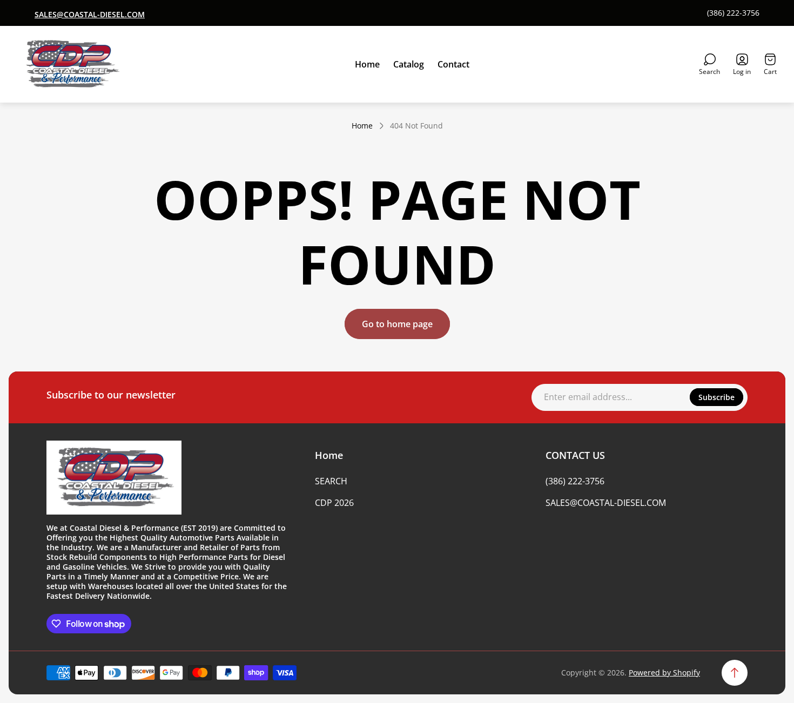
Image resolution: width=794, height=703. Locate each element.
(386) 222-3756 (733, 13)
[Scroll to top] (735, 673)
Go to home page (397, 324)
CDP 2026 (334, 503)
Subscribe (716, 397)
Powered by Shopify (664, 672)
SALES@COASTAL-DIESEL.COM (606, 503)
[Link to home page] (113, 478)
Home (362, 126)
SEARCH (331, 481)
